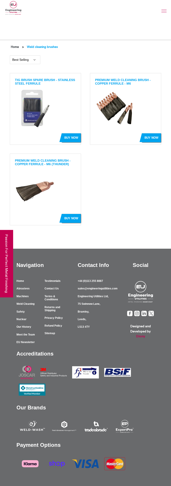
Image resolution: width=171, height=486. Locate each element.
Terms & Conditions (51, 298)
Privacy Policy (54, 317)
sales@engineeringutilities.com (98, 288)
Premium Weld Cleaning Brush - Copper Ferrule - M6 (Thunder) (43, 162)
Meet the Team (25, 334)
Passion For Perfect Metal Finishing (6, 263)
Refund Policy (53, 325)
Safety (20, 311)
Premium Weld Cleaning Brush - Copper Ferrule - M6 (123, 81)
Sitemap (50, 333)
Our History (23, 326)
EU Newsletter (25, 342)
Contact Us (52, 288)
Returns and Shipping (52, 309)
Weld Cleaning (25, 303)
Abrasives (23, 288)
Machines (22, 296)
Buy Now (71, 137)
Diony (140, 336)
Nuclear (21, 319)
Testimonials (53, 281)
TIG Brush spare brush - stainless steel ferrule (45, 81)
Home (15, 47)
